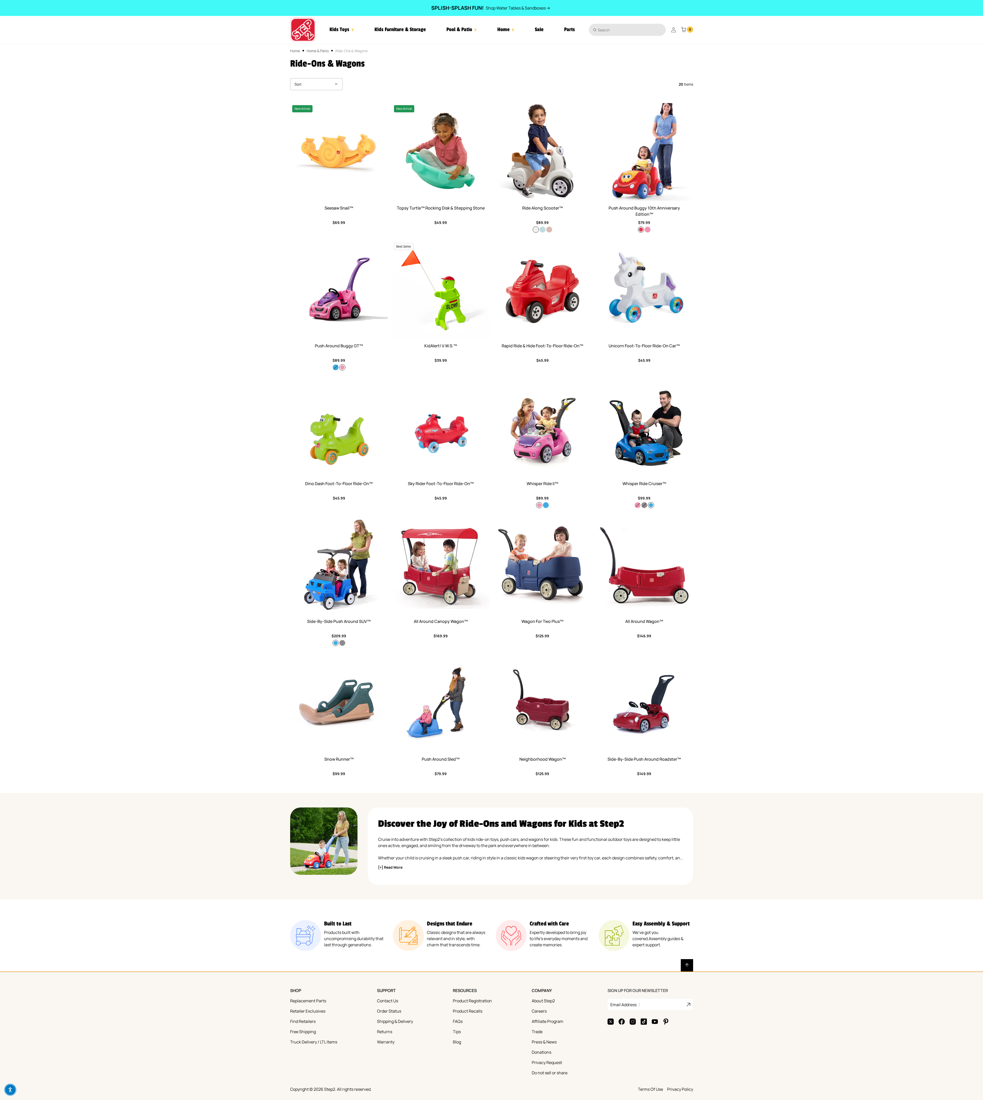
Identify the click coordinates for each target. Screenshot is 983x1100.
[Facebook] (622, 1022)
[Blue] (336, 367)
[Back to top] (687, 965)
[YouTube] (655, 1022)
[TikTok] (644, 1022)
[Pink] (648, 229)
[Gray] (644, 505)
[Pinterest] (666, 1022)
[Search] (595, 30)
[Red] (641, 229)
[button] (341, 29)
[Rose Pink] (549, 229)
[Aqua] (542, 229)
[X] (611, 1022)
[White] (536, 229)
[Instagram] (633, 1022)
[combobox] (627, 30)
